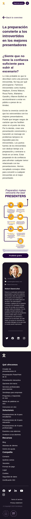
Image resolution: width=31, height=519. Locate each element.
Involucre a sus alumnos (11, 434)
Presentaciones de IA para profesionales (12, 427)
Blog (4, 442)
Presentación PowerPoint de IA (11, 376)
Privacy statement (16, 503)
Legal (4, 470)
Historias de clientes (10, 445)
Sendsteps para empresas (12, 392)
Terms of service (16, 499)
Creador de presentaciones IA (9, 370)
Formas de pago (8, 467)
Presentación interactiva (11, 380)
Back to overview (14, 17)
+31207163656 (11, 278)
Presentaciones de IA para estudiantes (12, 416)
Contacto (5, 456)
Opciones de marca (9, 383)
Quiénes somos (8, 460)
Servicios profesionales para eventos (11, 388)
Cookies (5, 473)
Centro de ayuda (8, 449)
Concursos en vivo (9, 407)
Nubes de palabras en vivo (10, 402)
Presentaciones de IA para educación (12, 421)
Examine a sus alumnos (11, 431)
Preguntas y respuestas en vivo (11, 397)
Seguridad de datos (9, 477)
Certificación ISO (8, 480)
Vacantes (5, 463)
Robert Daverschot (12, 284)
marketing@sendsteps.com (14, 281)
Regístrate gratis (18, 3)
